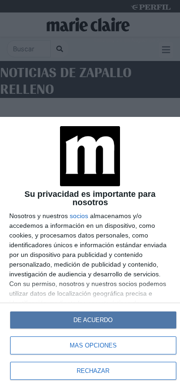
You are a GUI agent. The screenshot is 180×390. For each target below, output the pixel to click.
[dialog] (90, 253)
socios (79, 216)
